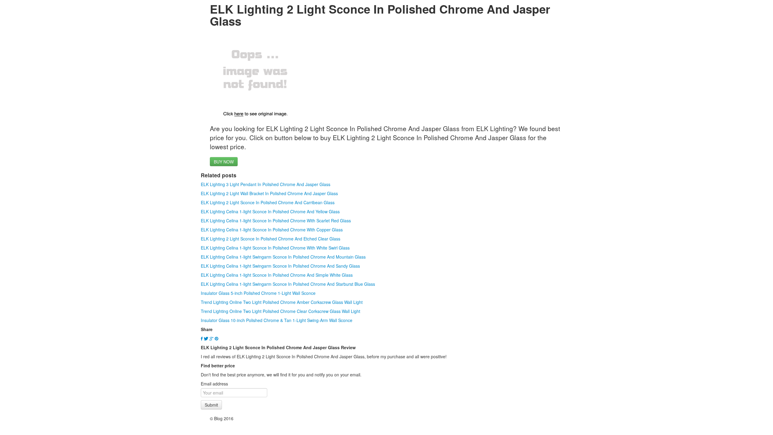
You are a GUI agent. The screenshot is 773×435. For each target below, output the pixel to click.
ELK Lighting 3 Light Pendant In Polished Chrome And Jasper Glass (265, 184)
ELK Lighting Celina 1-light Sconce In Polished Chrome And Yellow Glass (270, 211)
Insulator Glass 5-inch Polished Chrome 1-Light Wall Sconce (258, 293)
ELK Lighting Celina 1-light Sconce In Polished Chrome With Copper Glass (272, 230)
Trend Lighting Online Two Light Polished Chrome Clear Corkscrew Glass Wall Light (280, 311)
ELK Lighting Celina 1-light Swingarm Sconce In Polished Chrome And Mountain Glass (283, 257)
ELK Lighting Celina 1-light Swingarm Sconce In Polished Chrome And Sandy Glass (280, 266)
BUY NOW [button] (224, 162)
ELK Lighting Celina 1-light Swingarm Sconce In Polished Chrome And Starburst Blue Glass (288, 284)
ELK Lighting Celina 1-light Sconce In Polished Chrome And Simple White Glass (277, 275)
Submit (211, 405)
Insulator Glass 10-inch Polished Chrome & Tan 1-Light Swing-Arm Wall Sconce (276, 320)
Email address (214, 384)
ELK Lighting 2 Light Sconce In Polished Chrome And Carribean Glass (268, 202)
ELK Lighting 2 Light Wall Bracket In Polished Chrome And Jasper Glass (269, 193)
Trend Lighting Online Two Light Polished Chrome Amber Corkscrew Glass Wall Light (282, 302)
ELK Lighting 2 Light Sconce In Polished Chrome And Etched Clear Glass (270, 239)
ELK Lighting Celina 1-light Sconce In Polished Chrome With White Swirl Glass (275, 248)
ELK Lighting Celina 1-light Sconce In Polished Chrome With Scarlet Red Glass (276, 221)
